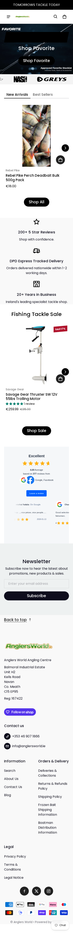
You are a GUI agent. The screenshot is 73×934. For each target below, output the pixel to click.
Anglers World (23, 922)
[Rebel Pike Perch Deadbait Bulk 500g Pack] (36, 136)
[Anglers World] (22, 17)
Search (9, 770)
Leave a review (36, 493)
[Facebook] (24, 891)
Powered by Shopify (49, 922)
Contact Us (13, 787)
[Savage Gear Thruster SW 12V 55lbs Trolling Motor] (36, 355)
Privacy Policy (15, 856)
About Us (11, 778)
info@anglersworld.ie (28, 746)
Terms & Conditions (12, 867)
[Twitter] (36, 891)
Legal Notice (14, 877)
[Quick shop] (60, 159)
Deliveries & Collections (47, 773)
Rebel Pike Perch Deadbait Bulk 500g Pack (32, 177)
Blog (7, 795)
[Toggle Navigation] (8, 16)
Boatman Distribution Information (47, 827)
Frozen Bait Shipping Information (47, 809)
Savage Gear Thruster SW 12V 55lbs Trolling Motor (31, 396)
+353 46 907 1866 (26, 736)
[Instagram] (48, 891)
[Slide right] (65, 148)
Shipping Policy (50, 796)
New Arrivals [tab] (17, 94)
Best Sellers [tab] (43, 94)
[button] (55, 16)
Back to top (15, 620)
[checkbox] (25, 463)
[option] (16, 79)
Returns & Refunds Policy (52, 786)
